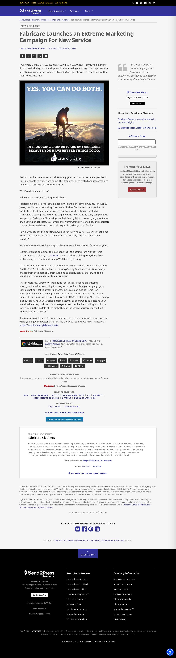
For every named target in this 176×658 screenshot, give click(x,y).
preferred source (52, 343)
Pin (63, 360)
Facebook (97, 466)
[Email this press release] (45, 56)
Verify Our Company (123, 594)
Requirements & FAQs (76, 609)
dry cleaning (55, 406)
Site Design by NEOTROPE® (105, 641)
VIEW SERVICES (137, 189)
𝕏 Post (39, 360)
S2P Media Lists (73, 604)
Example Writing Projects (77, 594)
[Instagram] (149, 2)
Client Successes (121, 604)
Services (74, 11)
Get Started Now (39, 595)
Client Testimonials (122, 599)
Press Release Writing (76, 589)
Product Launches (85, 398)
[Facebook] (137, 2)
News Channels (56, 11)
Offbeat (66, 398)
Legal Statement (67, 641)
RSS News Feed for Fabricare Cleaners (88, 473)
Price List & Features (75, 599)
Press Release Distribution (78, 584)
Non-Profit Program (75, 614)
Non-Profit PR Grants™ (124, 609)
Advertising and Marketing (68, 395)
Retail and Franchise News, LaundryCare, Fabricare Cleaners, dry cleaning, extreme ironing (89, 540)
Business (98, 395)
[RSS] (154, 2)
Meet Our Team (121, 589)
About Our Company (123, 584)
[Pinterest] (141, 2)
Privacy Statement (84, 641)
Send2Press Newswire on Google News (69, 340)
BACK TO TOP (88, 554)
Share (28, 360)
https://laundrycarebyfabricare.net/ (38, 325)
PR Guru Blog (119, 619)
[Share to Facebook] (22, 56)
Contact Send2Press (123, 614)
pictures (54, 255)
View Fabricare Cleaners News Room (65, 412)
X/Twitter (86, 466)
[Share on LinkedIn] (39, 56)
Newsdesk (24, 3)
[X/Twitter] (77, 530)
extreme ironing (72, 406)
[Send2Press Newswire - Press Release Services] (31, 12)
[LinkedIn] (145, 2)
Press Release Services (42, 3)
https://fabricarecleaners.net (97, 460)
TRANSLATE (137, 103)
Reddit (88, 360)
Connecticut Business (46, 398)
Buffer (66, 366)
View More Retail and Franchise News (64, 419)
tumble (74, 360)
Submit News (61, 3)
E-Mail (80, 366)
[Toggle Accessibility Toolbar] (170, 652)
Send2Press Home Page (124, 579)
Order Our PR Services (76, 619)
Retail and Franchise (36, 395)
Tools (87, 11)
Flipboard (51, 366)
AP (88, 395)
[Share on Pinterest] (34, 56)
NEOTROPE (36, 631)
